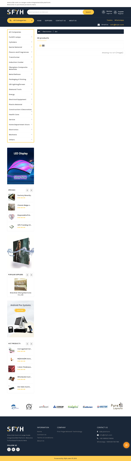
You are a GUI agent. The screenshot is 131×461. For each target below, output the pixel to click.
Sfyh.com (67, 458)
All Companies (15, 32)
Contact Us (61, 21)
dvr (56, 32)
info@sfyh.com (106, 435)
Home (39, 21)
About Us (72, 21)
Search (88, 12)
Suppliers (48, 21)
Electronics (47, 32)
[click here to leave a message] (126, 445)
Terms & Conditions (45, 438)
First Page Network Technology (69, 432)
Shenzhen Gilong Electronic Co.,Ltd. (20, 294)
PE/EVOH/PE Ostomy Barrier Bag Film (32, 359)
